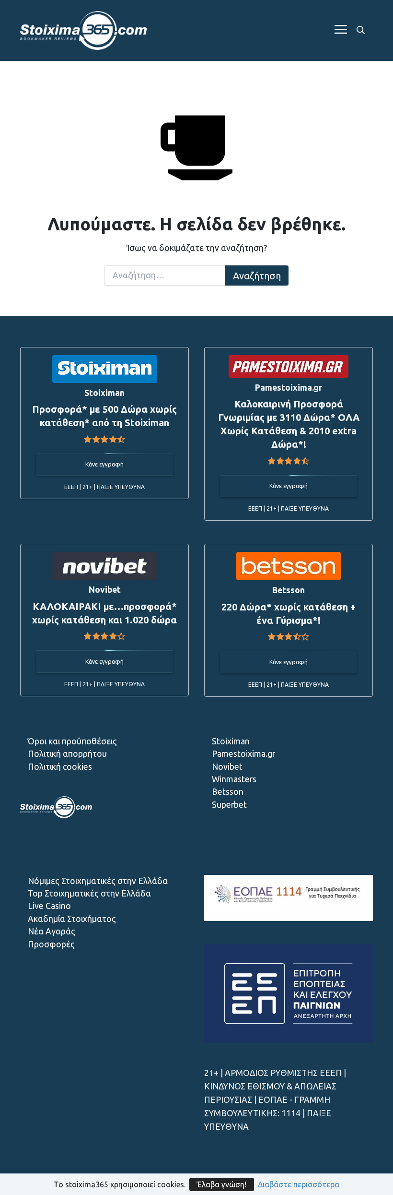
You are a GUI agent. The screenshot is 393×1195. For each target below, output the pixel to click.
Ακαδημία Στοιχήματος (72, 918)
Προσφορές (51, 944)
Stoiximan (231, 741)
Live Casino (49, 905)
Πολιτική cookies (60, 766)
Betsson (227, 791)
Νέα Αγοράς (51, 931)
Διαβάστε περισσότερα (298, 1184)
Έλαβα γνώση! (221, 1184)
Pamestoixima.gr (243, 753)
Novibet (227, 766)
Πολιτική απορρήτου (67, 753)
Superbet (229, 804)
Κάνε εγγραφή (104, 464)
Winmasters (234, 779)
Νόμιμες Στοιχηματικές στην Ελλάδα (98, 880)
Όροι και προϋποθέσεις (72, 741)
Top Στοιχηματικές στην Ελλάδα (89, 893)
